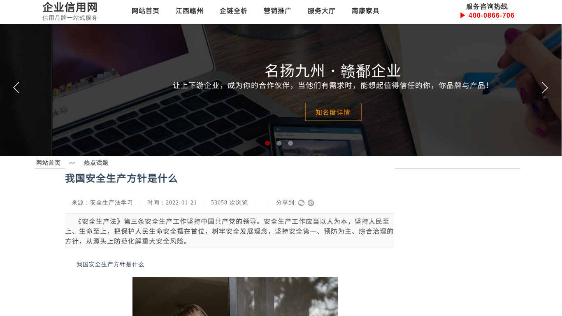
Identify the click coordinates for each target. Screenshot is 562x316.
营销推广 (278, 10)
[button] (267, 143)
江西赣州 (190, 10)
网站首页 (146, 10)
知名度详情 (280, 112)
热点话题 (96, 163)
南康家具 (366, 10)
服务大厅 (322, 10)
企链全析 (234, 10)
